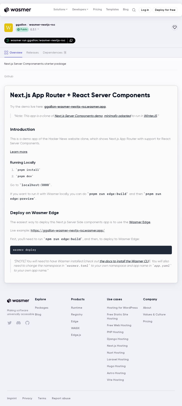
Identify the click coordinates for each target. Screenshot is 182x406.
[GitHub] (27, 322)
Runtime (76, 307)
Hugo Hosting (116, 366)
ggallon (21, 24)
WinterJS (150, 116)
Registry (76, 314)
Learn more (18, 152)
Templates (112, 9)
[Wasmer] (21, 300)
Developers (79, 9)
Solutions (59, 9)
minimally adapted (117, 116)
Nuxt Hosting (116, 352)
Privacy (27, 398)
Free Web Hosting (119, 325)
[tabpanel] (91, 174)
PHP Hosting (115, 332)
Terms (42, 398)
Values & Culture (154, 314)
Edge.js (76, 335)
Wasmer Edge (139, 222)
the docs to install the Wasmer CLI (124, 261)
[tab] (13, 53)
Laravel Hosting (118, 359)
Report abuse (61, 398)
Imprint (12, 398)
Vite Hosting (115, 379)
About (147, 307)
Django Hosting (117, 339)
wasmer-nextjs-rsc (42, 24)
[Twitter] (9, 322)
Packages (41, 307)
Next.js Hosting (117, 345)
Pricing (97, 9)
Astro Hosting (116, 373)
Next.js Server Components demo (79, 116)
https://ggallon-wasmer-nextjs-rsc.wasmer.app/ (68, 230)
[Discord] (18, 322)
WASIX (75, 328)
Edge (74, 321)
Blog (126, 9)
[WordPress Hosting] (122, 307)
